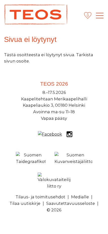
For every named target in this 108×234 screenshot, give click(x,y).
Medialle (80, 196)
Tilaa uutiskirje (25, 203)
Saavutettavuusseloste (70, 203)
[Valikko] (99, 15)
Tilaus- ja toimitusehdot (40, 196)
